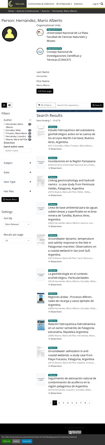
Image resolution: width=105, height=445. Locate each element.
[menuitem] (64, 3)
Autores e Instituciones (28, 11)
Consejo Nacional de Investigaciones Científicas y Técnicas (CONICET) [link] (64, 55)
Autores (45, 11)
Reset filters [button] (11, 199)
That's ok (6, 441)
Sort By (8, 218)
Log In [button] (96, 3)
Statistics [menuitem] (78, 3)
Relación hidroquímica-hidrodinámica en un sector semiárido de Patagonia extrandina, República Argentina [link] (71, 328)
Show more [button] (9, 142)
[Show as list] (4, 105)
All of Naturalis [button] (63, 3)
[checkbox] (4, 124)
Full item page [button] (45, 91)
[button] (101, 3)
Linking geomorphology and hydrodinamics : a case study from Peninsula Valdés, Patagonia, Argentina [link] (71, 184)
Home (11, 11)
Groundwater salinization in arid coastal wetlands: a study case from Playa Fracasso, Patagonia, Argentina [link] (71, 355)
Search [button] (98, 105)
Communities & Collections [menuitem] (41, 3)
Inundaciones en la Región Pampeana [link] (72, 161)
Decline (16, 441)
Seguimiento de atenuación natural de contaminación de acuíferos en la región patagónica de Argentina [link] (72, 382)
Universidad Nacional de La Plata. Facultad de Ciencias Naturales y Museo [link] (68, 37)
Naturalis (19, 3)
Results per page (13, 234)
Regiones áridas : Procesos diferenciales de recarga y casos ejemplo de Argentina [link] (71, 301)
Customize (27, 441)
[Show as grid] (9, 105)
